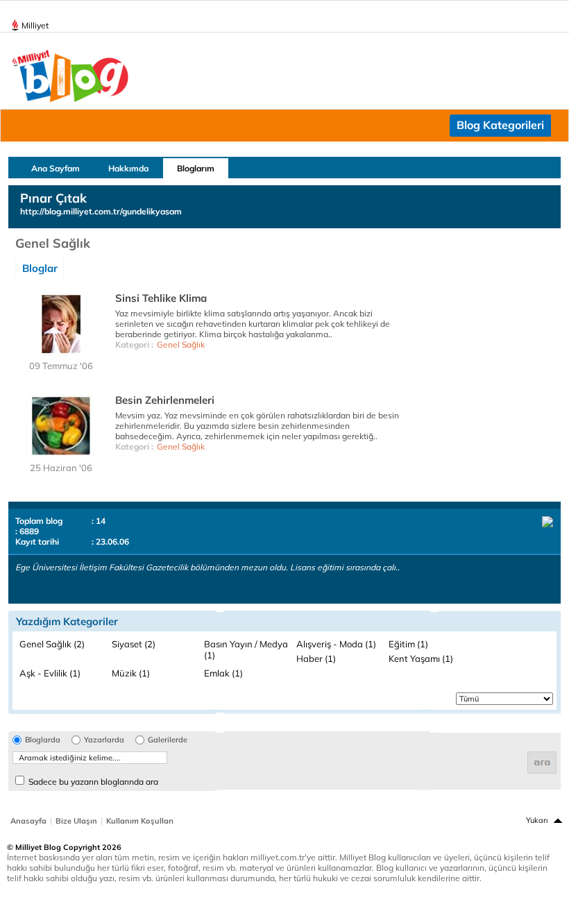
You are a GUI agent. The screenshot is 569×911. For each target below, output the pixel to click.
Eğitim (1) (408, 643)
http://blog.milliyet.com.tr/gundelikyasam (101, 211)
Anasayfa (28, 821)
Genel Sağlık (181, 344)
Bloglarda (42, 739)
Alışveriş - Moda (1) (336, 643)
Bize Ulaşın (76, 821)
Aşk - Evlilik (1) (49, 673)
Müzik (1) (131, 673)
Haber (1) (316, 658)
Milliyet (35, 25)
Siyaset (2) (133, 643)
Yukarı (537, 820)
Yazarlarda (104, 739)
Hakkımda (128, 168)
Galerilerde (167, 739)
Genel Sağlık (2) (52, 643)
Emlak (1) (223, 673)
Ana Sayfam (55, 168)
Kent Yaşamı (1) (421, 658)
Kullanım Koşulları (139, 821)
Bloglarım (195, 168)
